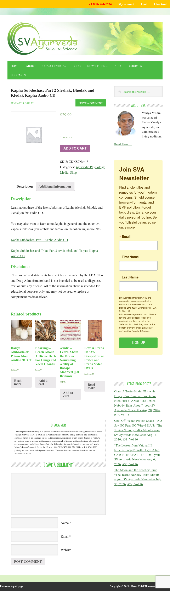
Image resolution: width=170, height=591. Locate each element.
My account (126, 4)
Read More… (123, 144)
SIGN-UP (138, 342)
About (31, 66)
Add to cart (75, 148)
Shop (118, 66)
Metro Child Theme (141, 586)
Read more (18, 382)
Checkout (160, 4)
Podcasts (18, 75)
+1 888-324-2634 (100, 4)
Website (66, 550)
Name (65, 523)
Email (64, 536)
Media (64, 172)
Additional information (55, 186)
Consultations (54, 66)
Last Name (130, 277)
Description (25, 186)
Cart (144, 4)
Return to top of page (11, 586)
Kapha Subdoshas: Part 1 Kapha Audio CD (39, 239)
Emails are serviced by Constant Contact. (136, 329)
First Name (130, 256)
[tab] (24, 186)
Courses (135, 66)
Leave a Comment (90, 103)
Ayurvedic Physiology (90, 167)
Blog (77, 66)
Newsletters (97, 66)
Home (15, 66)
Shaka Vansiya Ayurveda (85, 38)
